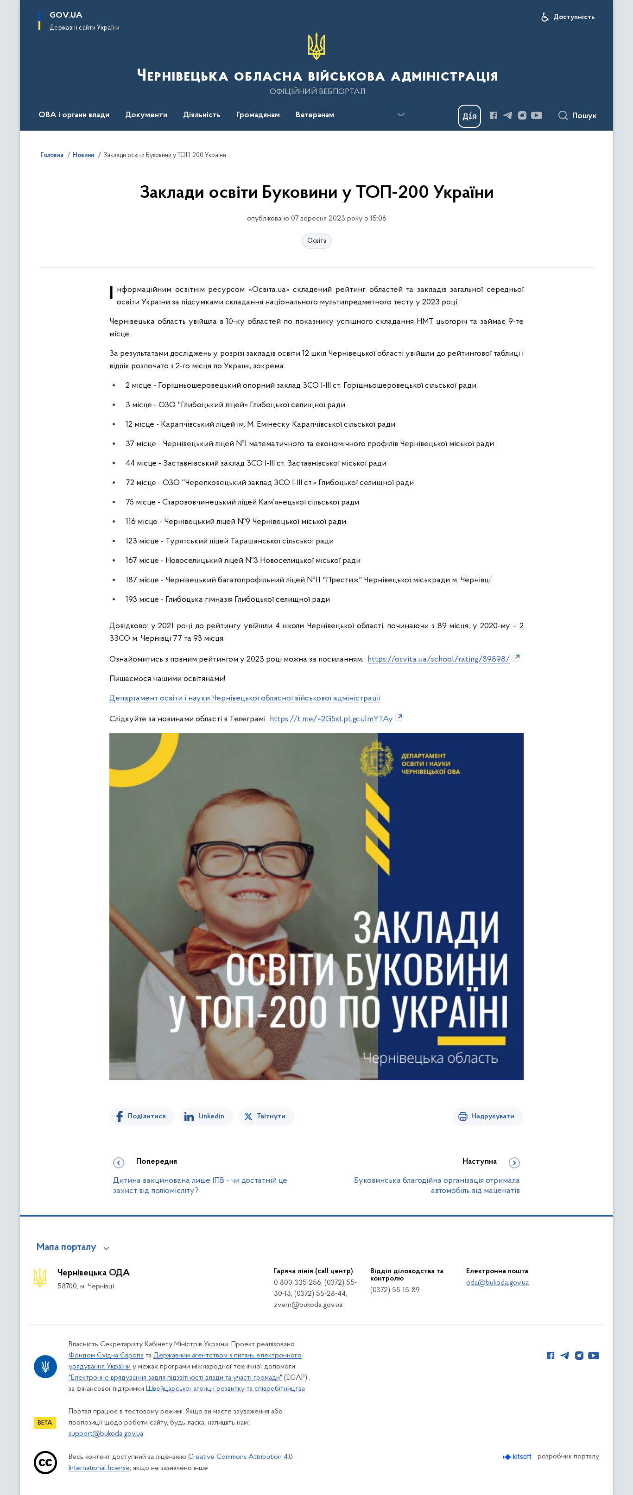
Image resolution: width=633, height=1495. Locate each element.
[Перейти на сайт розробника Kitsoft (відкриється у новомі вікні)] (518, 1456)
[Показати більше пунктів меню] (401, 115)
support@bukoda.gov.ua (106, 1434)
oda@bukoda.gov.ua (497, 1283)
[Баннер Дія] (469, 116)
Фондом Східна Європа (106, 1355)
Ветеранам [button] (315, 115)
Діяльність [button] (202, 115)
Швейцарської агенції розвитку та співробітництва (225, 1389)
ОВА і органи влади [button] (73, 115)
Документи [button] (146, 115)
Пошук (584, 116)
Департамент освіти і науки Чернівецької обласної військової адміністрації (244, 698)
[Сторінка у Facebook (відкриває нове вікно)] (493, 115)
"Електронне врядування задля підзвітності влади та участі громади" (175, 1377)
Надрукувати (492, 1116)
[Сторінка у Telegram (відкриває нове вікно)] (507, 115)
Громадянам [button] (258, 115)
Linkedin (211, 1116)
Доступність (574, 17)
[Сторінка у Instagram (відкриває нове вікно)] (522, 115)
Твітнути (271, 1116)
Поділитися (147, 1116)
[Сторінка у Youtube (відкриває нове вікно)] (536, 115)
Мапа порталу (66, 1248)
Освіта (316, 241)
